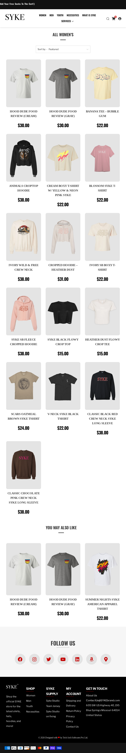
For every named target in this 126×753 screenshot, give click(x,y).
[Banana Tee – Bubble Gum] (102, 83)
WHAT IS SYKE (89, 15)
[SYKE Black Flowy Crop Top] (63, 311)
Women (42, 15)
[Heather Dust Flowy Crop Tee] (102, 311)
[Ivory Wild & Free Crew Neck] (23, 237)
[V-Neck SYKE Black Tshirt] (63, 386)
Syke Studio (53, 700)
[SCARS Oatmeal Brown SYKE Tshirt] (23, 386)
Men (51, 15)
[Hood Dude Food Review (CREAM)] (23, 83)
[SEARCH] (107, 18)
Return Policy (73, 711)
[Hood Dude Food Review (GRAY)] (63, 83)
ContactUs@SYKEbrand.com (103, 700)
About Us (91, 695)
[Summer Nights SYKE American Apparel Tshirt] (102, 569)
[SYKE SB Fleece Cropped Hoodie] (23, 311)
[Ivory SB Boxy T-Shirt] (102, 237)
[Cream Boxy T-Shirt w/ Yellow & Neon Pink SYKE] (63, 158)
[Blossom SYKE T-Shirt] (102, 158)
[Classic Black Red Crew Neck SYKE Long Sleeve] (102, 386)
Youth (60, 15)
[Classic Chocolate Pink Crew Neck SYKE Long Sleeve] (23, 465)
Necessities (73, 15)
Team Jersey (53, 706)
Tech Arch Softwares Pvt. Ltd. (75, 737)
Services (66, 21)
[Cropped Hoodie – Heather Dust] (63, 237)
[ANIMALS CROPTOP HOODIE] (23, 158)
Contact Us (72, 726)
